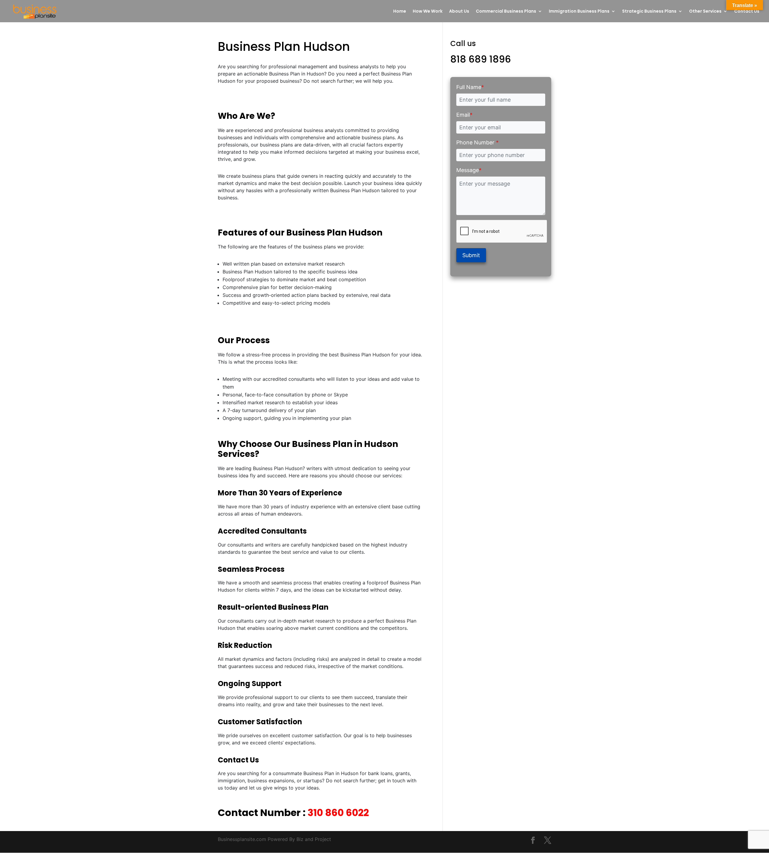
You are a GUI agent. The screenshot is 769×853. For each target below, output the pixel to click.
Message (469, 170)
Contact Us (746, 11)
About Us (459, 11)
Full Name (470, 87)
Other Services (705, 11)
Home (399, 11)
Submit (471, 255)
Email (464, 115)
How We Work (427, 11)
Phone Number (477, 142)
